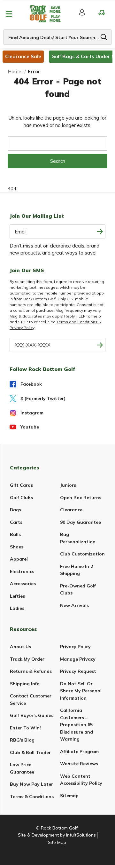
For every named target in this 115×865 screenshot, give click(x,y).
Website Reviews (79, 764)
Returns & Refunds (31, 671)
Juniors (68, 485)
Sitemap (69, 795)
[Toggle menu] (9, 13)
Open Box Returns (80, 497)
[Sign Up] (99, 345)
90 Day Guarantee (80, 522)
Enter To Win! (25, 728)
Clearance (71, 510)
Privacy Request (78, 671)
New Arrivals (74, 605)
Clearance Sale (23, 56)
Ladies (17, 608)
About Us (20, 646)
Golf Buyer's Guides (31, 715)
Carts (16, 522)
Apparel (19, 559)
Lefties (17, 596)
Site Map (57, 842)
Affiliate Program (79, 751)
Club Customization (82, 554)
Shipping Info (25, 684)
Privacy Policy (75, 646)
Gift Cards (21, 485)
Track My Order (27, 659)
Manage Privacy (78, 659)
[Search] (104, 37)
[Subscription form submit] (99, 231)
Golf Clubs (21, 497)
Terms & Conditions (32, 796)
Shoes (16, 547)
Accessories (23, 583)
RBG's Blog (22, 740)
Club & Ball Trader (30, 752)
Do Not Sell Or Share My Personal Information (81, 691)
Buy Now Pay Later (31, 784)
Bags (15, 510)
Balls (15, 534)
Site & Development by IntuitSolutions (57, 835)
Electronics (22, 571)
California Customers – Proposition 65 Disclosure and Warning (76, 724)
